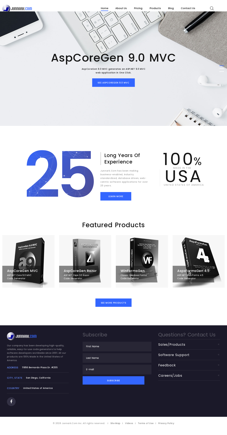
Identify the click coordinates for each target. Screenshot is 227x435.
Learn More (115, 196)
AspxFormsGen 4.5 (193, 271)
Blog (171, 8)
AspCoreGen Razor (80, 271)
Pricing (138, 8)
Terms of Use (145, 423)
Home (104, 8)
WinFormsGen (133, 271)
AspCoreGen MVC (22, 271)
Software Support (173, 355)
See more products (113, 302)
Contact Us (188, 8)
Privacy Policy (166, 423)
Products (155, 8)
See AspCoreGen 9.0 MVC (113, 82)
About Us (121, 8)
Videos (129, 423)
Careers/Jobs (170, 375)
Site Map (115, 423)
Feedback (167, 365)
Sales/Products (171, 344)
